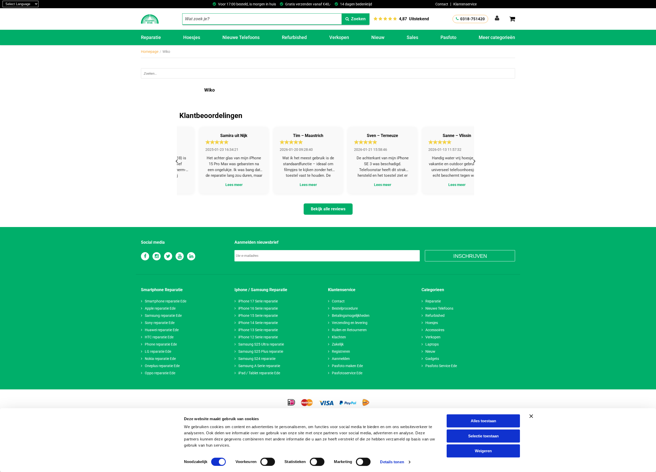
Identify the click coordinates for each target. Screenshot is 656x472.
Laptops (432, 344)
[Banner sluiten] (531, 416)
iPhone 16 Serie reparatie (258, 308)
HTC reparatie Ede (159, 337)
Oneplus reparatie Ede (162, 366)
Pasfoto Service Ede (441, 366)
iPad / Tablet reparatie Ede (259, 373)
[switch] (267, 462)
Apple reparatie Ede (160, 308)
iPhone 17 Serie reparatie (258, 301)
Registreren (341, 351)
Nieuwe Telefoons (241, 37)
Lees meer (214, 185)
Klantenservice (465, 4)
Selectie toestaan (483, 436)
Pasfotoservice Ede (347, 373)
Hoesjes (191, 37)
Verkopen (339, 37)
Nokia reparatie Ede (160, 359)
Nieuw (377, 37)
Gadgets (432, 359)
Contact (441, 4)
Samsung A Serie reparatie (259, 366)
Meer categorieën (497, 37)
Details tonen (392, 462)
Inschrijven (470, 256)
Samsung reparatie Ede (163, 315)
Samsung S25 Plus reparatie (260, 351)
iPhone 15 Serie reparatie (258, 315)
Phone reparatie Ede (161, 344)
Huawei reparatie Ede (162, 330)
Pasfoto (448, 37)
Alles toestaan (483, 421)
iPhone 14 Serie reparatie (258, 323)
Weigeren (483, 451)
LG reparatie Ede (158, 351)
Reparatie (151, 37)
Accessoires (434, 330)
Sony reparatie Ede (160, 323)
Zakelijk (338, 344)
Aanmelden (341, 359)
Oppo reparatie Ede (160, 373)
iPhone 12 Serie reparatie (258, 337)
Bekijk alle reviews (328, 209)
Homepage (149, 52)
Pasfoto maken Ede (347, 366)
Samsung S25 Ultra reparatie (261, 344)
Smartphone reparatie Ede (165, 301)
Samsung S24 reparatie (256, 359)
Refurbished (294, 37)
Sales (412, 37)
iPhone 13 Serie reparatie (258, 330)
